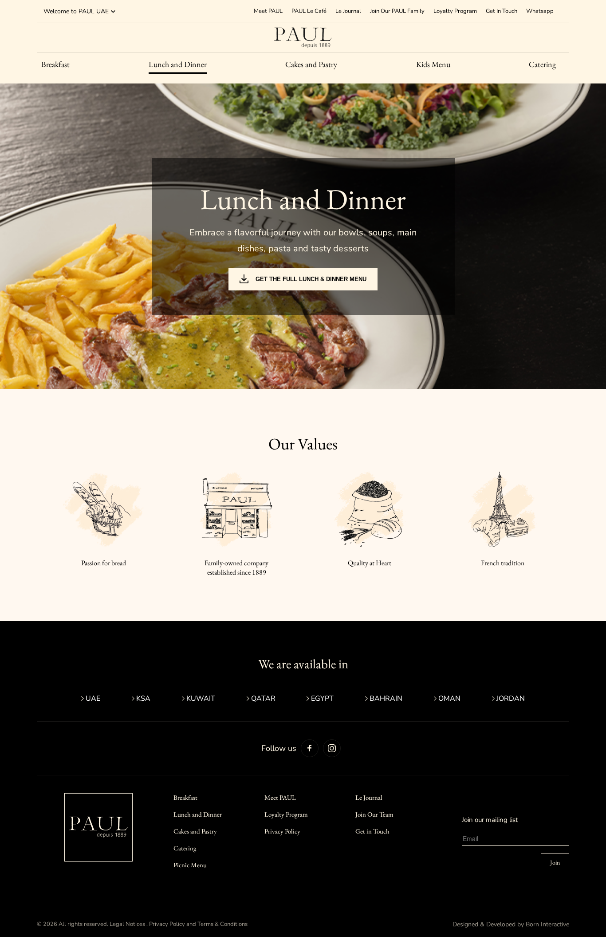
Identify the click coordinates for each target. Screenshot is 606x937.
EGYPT (322, 698)
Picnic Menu (190, 865)
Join (555, 862)
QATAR (263, 698)
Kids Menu (433, 64)
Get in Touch (372, 831)
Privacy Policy (282, 831)
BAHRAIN (386, 698)
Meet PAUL (280, 797)
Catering (542, 64)
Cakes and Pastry (311, 64)
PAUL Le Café (309, 11)
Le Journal (348, 11)
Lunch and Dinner (178, 64)
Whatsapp (540, 11)
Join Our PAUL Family (397, 11)
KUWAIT (200, 698)
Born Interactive (547, 924)
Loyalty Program (455, 11)
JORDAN (510, 698)
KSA (143, 698)
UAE (93, 698)
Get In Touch (501, 11)
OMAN (449, 698)
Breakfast (55, 64)
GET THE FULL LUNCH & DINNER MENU (311, 279)
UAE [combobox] (102, 11)
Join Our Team (374, 814)
